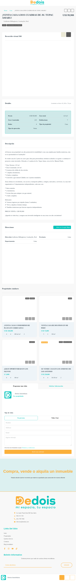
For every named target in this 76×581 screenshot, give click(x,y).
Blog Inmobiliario (8, 544)
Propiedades (7, 536)
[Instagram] (9, 549)
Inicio (5, 533)
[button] (65, 10)
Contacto (6, 541)
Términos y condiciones (28, 447)
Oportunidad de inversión (14, 25)
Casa (11, 10)
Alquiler (32, 342)
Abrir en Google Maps (63, 227)
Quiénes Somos (8, 539)
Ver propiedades (18, 396)
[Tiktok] (16, 549)
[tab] (63, 34)
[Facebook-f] (5, 549)
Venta (4, 25)
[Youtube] (12, 549)
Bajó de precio (68, 342)
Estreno (32, 298)
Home (5, 10)
